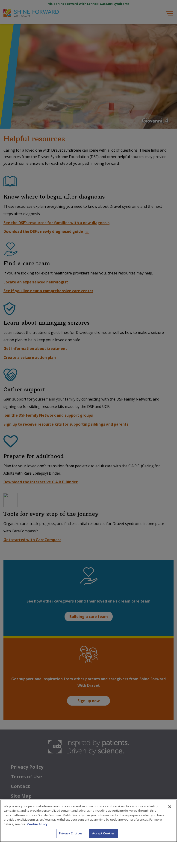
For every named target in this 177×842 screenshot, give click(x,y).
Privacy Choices (70, 833)
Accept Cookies (103, 833)
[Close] (170, 807)
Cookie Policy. (37, 824)
